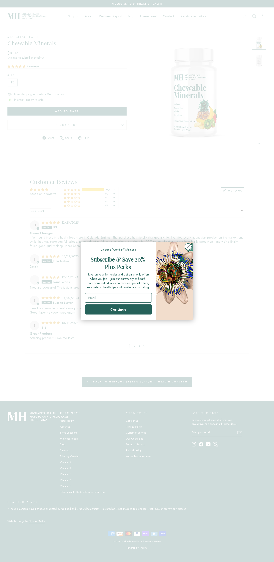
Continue (118, 309)
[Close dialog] (188, 246)
